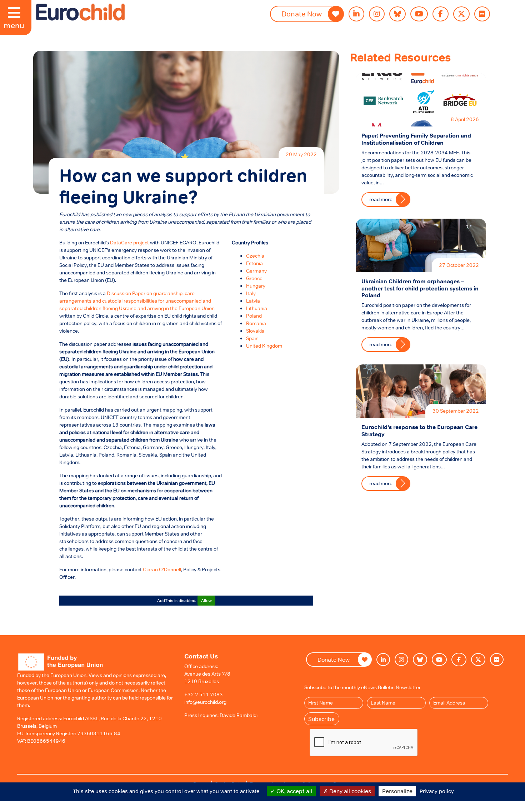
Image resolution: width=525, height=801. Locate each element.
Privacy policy (437, 791)
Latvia (253, 301)
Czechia (255, 256)
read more (380, 199)
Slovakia (255, 331)
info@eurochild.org (205, 702)
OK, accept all (293, 791)
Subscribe (321, 718)
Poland (254, 316)
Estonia (254, 263)
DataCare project (129, 242)
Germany (256, 271)
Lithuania (256, 308)
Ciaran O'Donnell (162, 569)
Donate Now (301, 14)
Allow (206, 600)
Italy (251, 293)
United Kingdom (264, 346)
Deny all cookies (349, 791)
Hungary (255, 286)
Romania (256, 323)
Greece (254, 278)
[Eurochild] (80, 12)
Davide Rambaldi (239, 715)
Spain (252, 338)
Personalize (397, 791)
